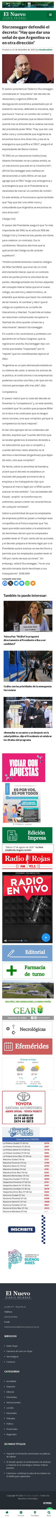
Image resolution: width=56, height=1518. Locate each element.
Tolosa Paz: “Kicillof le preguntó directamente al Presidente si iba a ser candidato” (25, 640)
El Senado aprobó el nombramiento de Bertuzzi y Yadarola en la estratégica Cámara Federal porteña (28, 1465)
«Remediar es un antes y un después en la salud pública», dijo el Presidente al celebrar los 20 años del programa (28, 736)
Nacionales (11, 1413)
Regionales (11, 1434)
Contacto (10, 1361)
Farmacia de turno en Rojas (19, 1351)
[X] (10, 583)
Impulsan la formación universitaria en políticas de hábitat (28, 1455)
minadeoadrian (45, 49)
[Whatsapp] (27, 583)
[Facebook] (4, 583)
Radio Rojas (12, 1346)
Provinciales (12, 1429)
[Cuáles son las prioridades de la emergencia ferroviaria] (28, 666)
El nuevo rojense (31, 1495)
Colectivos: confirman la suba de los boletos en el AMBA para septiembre (28, 1475)
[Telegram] (16, 583)
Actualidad (11, 1381)
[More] (32, 583)
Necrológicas (12, 1356)
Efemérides (11, 1397)
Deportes (10, 1386)
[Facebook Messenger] (21, 583)
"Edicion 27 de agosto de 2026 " (24, 848)
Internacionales (13, 1402)
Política (9, 1423)
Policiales (10, 1418)
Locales (10, 1407)
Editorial (10, 1391)
